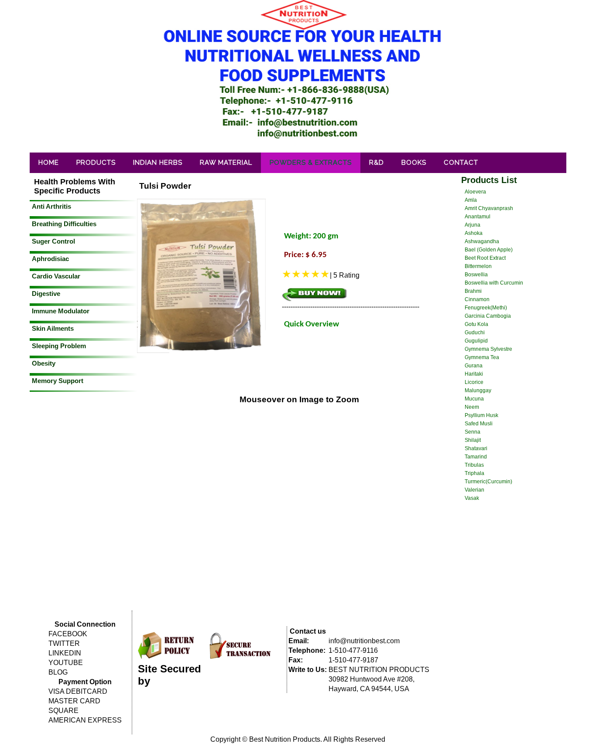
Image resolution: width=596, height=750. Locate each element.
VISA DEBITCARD (77, 691)
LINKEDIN (64, 653)
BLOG (58, 672)
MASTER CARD (74, 701)
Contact (461, 162)
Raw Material (226, 162)
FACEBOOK (67, 634)
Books (413, 162)
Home (48, 162)
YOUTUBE (65, 662)
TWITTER (64, 643)
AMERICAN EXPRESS (85, 720)
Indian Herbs (157, 162)
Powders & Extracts (311, 162)
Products (96, 162)
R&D (376, 162)
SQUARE (63, 710)
